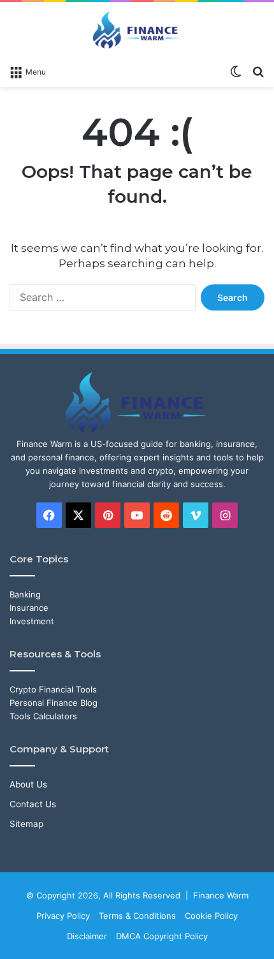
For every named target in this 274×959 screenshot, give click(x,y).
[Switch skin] (235, 70)
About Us (28, 784)
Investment (32, 621)
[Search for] (258, 70)
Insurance (29, 608)
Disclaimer (87, 936)
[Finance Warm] (137, 30)
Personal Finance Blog (53, 703)
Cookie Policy (211, 916)
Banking (25, 594)
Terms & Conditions (137, 916)
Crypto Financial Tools (53, 689)
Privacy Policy (63, 916)
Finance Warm (221, 895)
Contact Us (33, 804)
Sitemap (26, 824)
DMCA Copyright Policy (162, 936)
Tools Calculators (43, 716)
